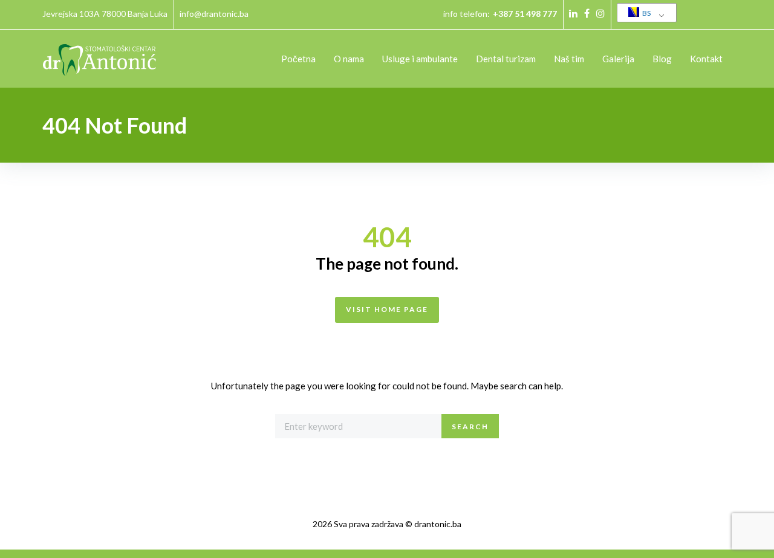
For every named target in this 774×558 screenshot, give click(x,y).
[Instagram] (600, 13)
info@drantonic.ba (214, 13)
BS (646, 13)
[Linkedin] (573, 13)
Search (470, 426)
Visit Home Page (387, 309)
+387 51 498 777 (525, 13)
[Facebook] (587, 13)
